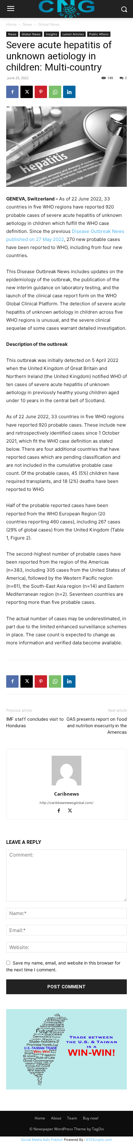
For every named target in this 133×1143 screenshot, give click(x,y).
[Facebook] (12, 92)
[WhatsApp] (55, 92)
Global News (49, 24)
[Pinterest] (41, 92)
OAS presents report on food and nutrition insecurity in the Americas (96, 725)
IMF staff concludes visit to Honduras (35, 722)
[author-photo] (66, 785)
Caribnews (66, 794)
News (27, 24)
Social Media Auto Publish (42, 1139)
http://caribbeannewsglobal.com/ (66, 803)
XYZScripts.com (99, 1139)
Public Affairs (99, 34)
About (56, 1118)
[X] (26, 92)
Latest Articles (73, 34)
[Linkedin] (69, 92)
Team (72, 1118)
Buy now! (90, 1118)
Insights (51, 34)
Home (11, 24)
